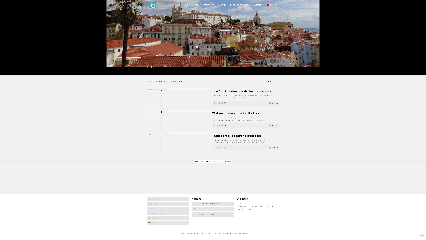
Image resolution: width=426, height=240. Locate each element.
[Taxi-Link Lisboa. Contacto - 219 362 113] (152, 5)
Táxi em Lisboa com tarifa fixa (235, 113)
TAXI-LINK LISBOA (154, 199)
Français (228, 161)
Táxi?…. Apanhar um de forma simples (241, 91)
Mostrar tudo (274, 81)
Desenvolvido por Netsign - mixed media (233, 233)
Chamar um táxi (199, 209)
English (210, 161)
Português (154, 222)
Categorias (162, 81)
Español (218, 161)
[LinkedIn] (216, 236)
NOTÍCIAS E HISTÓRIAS (156, 213)
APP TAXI (151, 208)
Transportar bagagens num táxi (236, 135)
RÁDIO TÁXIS (152, 204)
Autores (190, 81)
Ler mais (275, 103)
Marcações (176, 81)
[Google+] (213, 236)
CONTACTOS (152, 218)
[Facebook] (210, 236)
